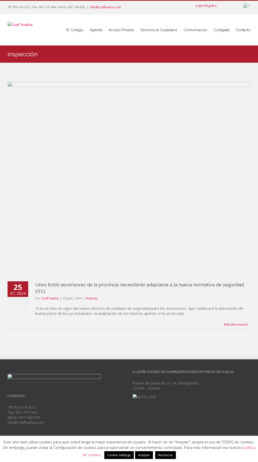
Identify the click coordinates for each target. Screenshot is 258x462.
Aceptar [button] (144, 455)
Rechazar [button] (165, 455)
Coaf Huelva (49, 298)
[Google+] (236, 6)
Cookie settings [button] (119, 455)
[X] (246, 6)
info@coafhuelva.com (105, 7)
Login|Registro (206, 6)
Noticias (92, 298)
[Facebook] (220, 6)
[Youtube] (228, 6)
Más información (236, 324)
